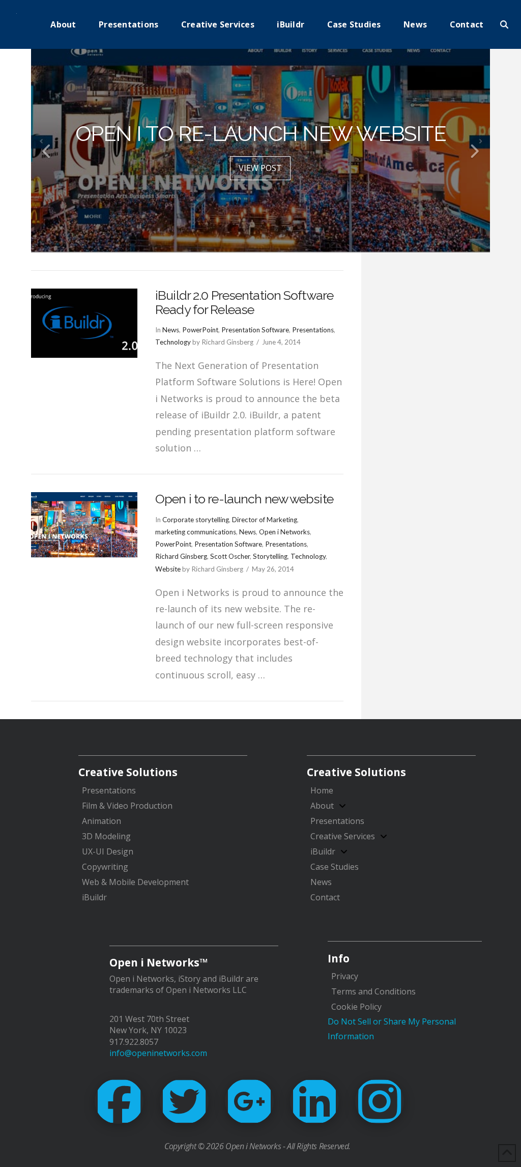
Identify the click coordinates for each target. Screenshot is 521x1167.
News (170, 330)
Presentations (313, 330)
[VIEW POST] (84, 323)
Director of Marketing (264, 520)
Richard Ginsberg (181, 556)
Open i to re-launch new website (244, 498)
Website (168, 569)
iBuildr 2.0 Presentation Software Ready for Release (244, 302)
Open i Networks (284, 532)
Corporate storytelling (195, 520)
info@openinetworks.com (158, 1053)
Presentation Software (255, 330)
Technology (173, 342)
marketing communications (195, 532)
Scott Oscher (230, 556)
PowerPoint (200, 330)
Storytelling (270, 556)
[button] (504, 24)
